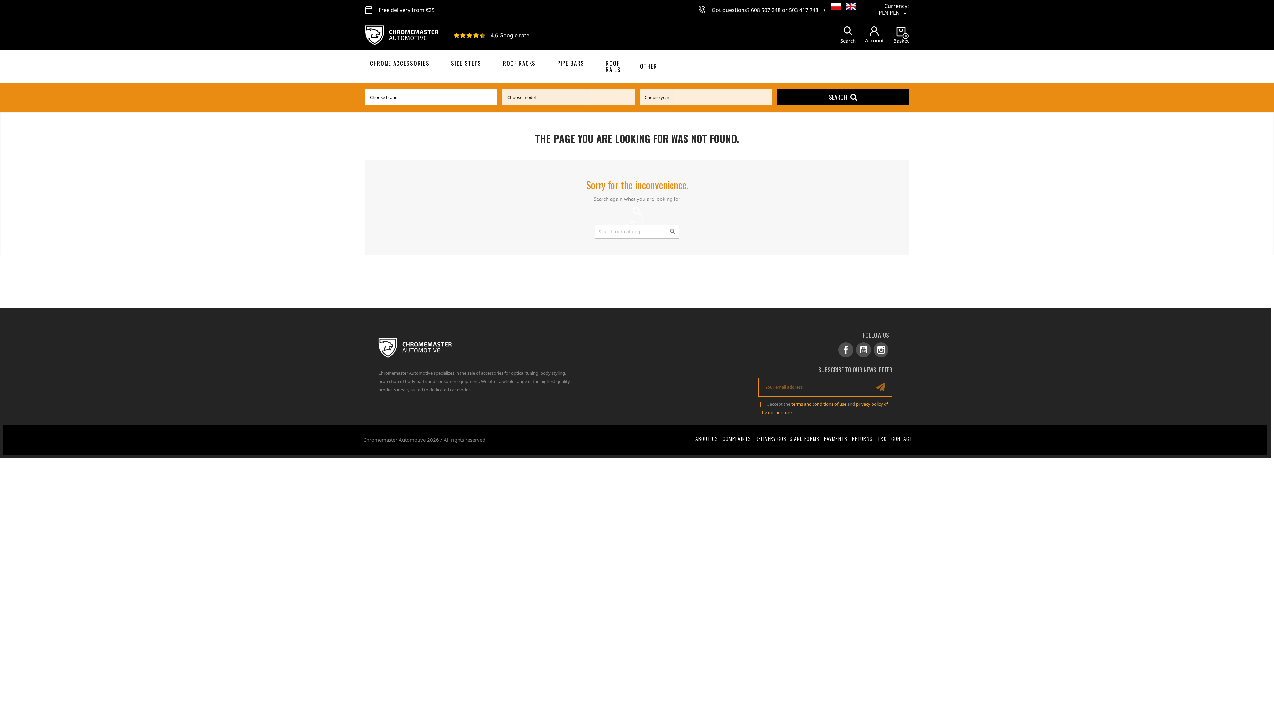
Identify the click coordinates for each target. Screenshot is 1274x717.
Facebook (845, 349)
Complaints (737, 439)
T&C (882, 439)
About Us (706, 439)
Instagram (881, 349)
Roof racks (519, 63)
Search (838, 97)
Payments (835, 439)
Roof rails (613, 66)
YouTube (863, 349)
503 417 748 (803, 10)
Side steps (466, 63)
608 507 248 (766, 10)
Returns (862, 439)
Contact (901, 439)
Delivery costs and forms (787, 439)
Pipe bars (570, 63)
